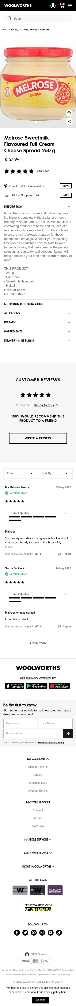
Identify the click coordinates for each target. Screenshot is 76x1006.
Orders (38, 774)
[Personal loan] (55, 890)
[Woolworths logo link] (18, 5)
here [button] (63, 992)
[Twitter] (25, 932)
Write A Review (38, 438)
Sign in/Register (38, 766)
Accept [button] (40, 1000)
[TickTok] (59, 932)
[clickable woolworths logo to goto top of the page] (38, 667)
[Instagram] (42, 932)
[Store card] (20, 890)
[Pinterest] (34, 932)
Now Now (38, 826)
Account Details (38, 790)
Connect (38, 810)
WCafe (38, 818)
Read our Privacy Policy (51, 742)
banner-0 (36, 122)
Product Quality (19, 513)
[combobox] (41, 18)
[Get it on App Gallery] (60, 686)
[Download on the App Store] (15, 686)
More (8, 546)
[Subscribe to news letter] (68, 733)
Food (4, 29)
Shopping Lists (38, 782)
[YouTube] (51, 932)
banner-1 (40, 122)
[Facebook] (17, 932)
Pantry (14, 29)
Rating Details (44, 405)
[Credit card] (37, 890)
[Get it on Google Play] (37, 686)
